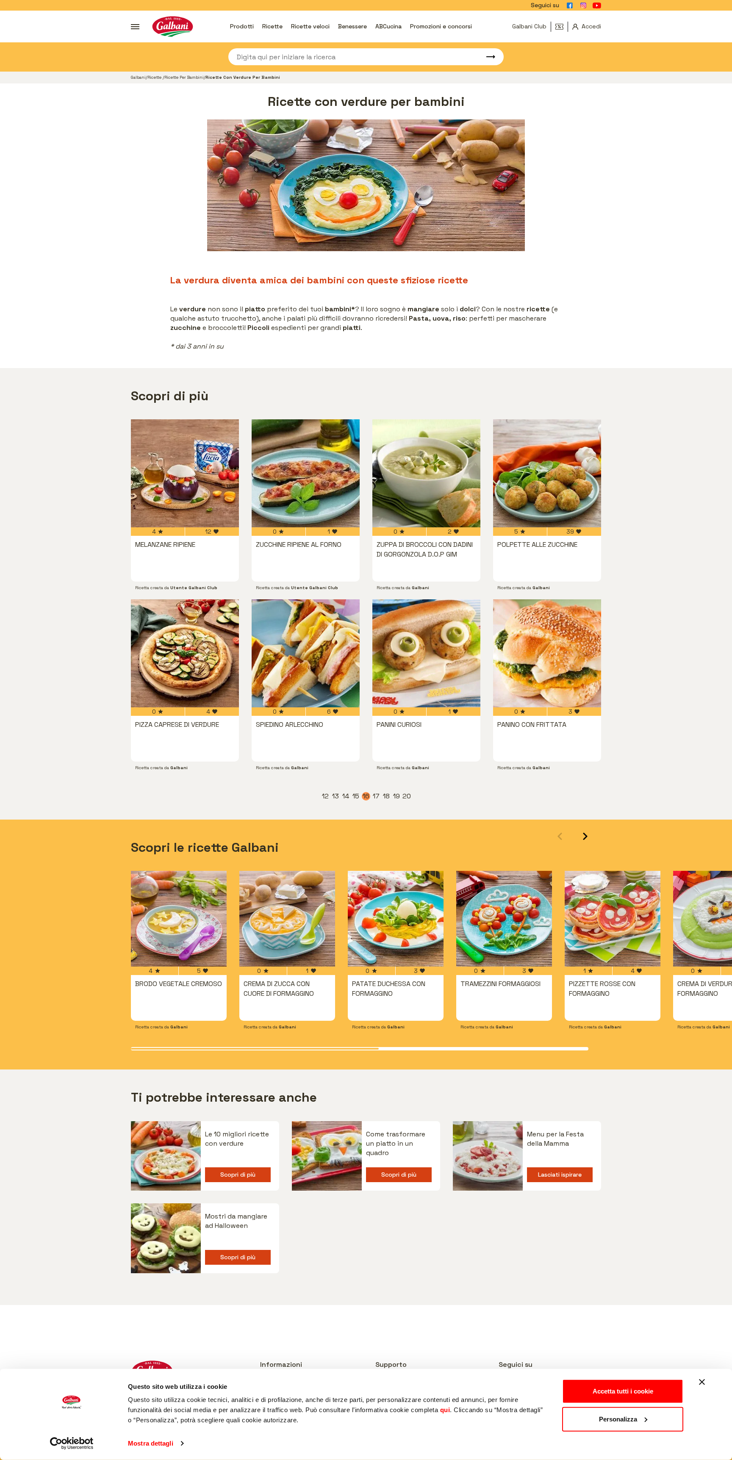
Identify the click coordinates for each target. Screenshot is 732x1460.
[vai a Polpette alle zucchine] (547, 473)
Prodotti (242, 26)
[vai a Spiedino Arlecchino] (306, 653)
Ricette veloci (310, 26)
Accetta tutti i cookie (623, 1391)
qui (445, 1409)
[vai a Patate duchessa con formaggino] (396, 919)
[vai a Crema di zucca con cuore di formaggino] (287, 919)
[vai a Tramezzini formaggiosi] (504, 919)
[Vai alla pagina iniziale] (172, 26)
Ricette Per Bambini (184, 77)
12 (326, 796)
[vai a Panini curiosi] (426, 653)
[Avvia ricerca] (486, 56)
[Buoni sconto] (561, 27)
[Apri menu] (135, 26)
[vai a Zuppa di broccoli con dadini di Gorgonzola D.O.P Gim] (426, 473)
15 (356, 796)
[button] (585, 836)
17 (376, 796)
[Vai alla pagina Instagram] (583, 5)
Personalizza (618, 1418)
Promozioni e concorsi (441, 26)
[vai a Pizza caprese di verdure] (185, 653)
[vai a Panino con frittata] (547, 653)
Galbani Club (529, 26)
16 (366, 796)
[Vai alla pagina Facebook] (570, 5)
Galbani (138, 77)
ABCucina (388, 26)
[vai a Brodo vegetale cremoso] (179, 919)
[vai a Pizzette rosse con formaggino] (612, 919)
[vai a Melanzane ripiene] (185, 473)
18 (387, 796)
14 (346, 796)
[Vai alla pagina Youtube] (597, 5)
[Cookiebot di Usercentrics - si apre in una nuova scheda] (72, 1443)
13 (336, 796)
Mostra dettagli (150, 1443)
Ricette (272, 26)
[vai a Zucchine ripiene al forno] (306, 473)
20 (406, 796)
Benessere (352, 26)
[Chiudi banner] (702, 1382)
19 (397, 796)
